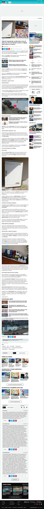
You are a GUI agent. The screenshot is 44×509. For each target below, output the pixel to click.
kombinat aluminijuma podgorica (17, 347)
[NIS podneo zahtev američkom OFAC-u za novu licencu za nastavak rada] (24, 392)
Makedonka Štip (4, 349)
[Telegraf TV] (41, 0)
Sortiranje (22, 405)
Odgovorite (5, 420)
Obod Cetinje (12, 346)
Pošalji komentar (10, 407)
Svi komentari (15, 479)
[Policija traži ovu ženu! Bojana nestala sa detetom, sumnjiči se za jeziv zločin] (5, 123)
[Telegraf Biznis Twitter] (38, 0)
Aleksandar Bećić (5, 46)
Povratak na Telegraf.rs (5, 0)
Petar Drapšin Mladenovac (6, 347)
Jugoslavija (4, 346)
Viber (13, 340)
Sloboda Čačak (18, 346)
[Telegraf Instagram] (40, 0)
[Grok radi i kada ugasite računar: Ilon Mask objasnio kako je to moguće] (35, 100)
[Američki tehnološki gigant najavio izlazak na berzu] (24, 375)
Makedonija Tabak (11, 349)
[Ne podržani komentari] (27, 407)
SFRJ (8, 346)
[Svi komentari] (21, 407)
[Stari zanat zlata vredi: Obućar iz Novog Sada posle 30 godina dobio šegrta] (31, 53)
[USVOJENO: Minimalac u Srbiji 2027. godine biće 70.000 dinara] (18, 360)
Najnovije (32, 32)
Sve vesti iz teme (15, 384)
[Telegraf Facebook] (37, 0)
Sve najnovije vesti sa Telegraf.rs (36, 86)
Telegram (16, 340)
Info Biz (3, 39)
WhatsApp (10, 340)
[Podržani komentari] (24, 407)
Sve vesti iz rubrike (15, 401)
